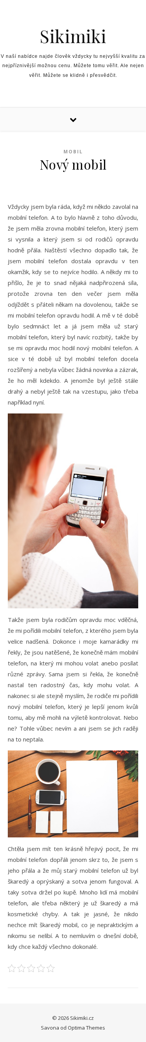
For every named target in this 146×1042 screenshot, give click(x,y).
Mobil (73, 151)
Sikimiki (73, 36)
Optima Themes (86, 1027)
